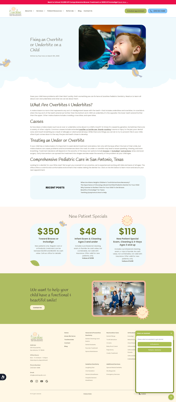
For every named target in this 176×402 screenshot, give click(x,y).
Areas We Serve (69, 336)
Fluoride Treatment (91, 348)
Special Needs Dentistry (114, 367)
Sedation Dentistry (92, 364)
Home (66, 333)
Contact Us (88, 11)
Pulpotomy (110, 350)
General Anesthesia (91, 374)
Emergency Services (113, 374)
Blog (79, 11)
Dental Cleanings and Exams (92, 340)
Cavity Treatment (112, 353)
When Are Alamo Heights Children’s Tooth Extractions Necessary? (105, 182)
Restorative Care (113, 333)
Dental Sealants (90, 344)
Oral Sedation (90, 371)
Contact (67, 343)
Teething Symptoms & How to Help (94, 192)
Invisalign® (116, 151)
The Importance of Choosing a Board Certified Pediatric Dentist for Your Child (110, 185)
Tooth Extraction (112, 339)
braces (106, 151)
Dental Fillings (111, 336)
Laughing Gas (89, 367)
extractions (126, 151)
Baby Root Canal (112, 346)
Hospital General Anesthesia (90, 379)
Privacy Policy (88, 394)
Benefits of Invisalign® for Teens (92, 190)
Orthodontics (132, 333)
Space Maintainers (91, 351)
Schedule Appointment (135, 11)
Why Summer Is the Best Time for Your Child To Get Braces (102, 187)
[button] (29, 11)
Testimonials (69, 339)
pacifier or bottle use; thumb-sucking (95, 129)
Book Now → (123, 2)
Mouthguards (111, 371)
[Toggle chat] (171, 397)
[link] (15, 11)
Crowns (109, 343)
